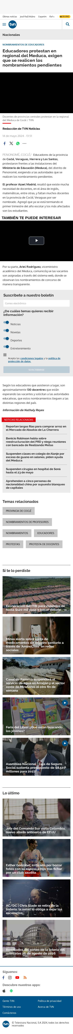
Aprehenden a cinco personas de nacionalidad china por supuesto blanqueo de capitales (35, 484)
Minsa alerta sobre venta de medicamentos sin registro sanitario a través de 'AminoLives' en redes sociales (35, 644)
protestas (13, 544)
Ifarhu (51, 16)
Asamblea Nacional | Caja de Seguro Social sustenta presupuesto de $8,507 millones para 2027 (36, 767)
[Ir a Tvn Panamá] (35, 24)
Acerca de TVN (46, 1006)
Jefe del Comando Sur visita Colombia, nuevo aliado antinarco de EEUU (35, 830)
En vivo (65, 16)
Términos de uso (12, 1006)
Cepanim (42, 16)
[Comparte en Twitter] (11, 143)
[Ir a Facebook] (4, 978)
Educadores (45, 533)
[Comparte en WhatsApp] (17, 143)
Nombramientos (17, 533)
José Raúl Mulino (27, 16)
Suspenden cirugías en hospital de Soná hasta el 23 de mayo (33, 470)
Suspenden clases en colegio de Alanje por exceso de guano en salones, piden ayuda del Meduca (35, 457)
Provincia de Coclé (18, 510)
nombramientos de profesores (27, 522)
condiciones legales (31, 358)
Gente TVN (8, 1000)
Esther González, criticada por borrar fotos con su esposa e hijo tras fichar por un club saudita (34, 868)
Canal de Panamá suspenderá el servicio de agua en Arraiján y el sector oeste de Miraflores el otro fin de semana (35, 684)
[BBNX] (6, 1024)
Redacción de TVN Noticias (21, 128)
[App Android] (12, 991)
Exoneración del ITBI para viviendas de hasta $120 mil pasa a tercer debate (35, 607)
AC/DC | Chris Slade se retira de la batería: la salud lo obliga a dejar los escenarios (34, 909)
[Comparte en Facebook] (4, 143)
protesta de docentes (44, 544)
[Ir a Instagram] (10, 978)
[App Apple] (5, 991)
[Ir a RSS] (26, 978)
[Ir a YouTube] (18, 978)
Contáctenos (9, 1012)
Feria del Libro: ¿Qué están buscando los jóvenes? (34, 729)
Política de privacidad (49, 1000)
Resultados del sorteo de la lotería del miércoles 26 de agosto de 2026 (35, 951)
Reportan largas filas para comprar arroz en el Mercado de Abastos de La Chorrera (36, 428)
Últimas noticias (10, 16)
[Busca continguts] (67, 24)
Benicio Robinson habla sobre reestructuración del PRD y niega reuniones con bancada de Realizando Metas (36, 442)
